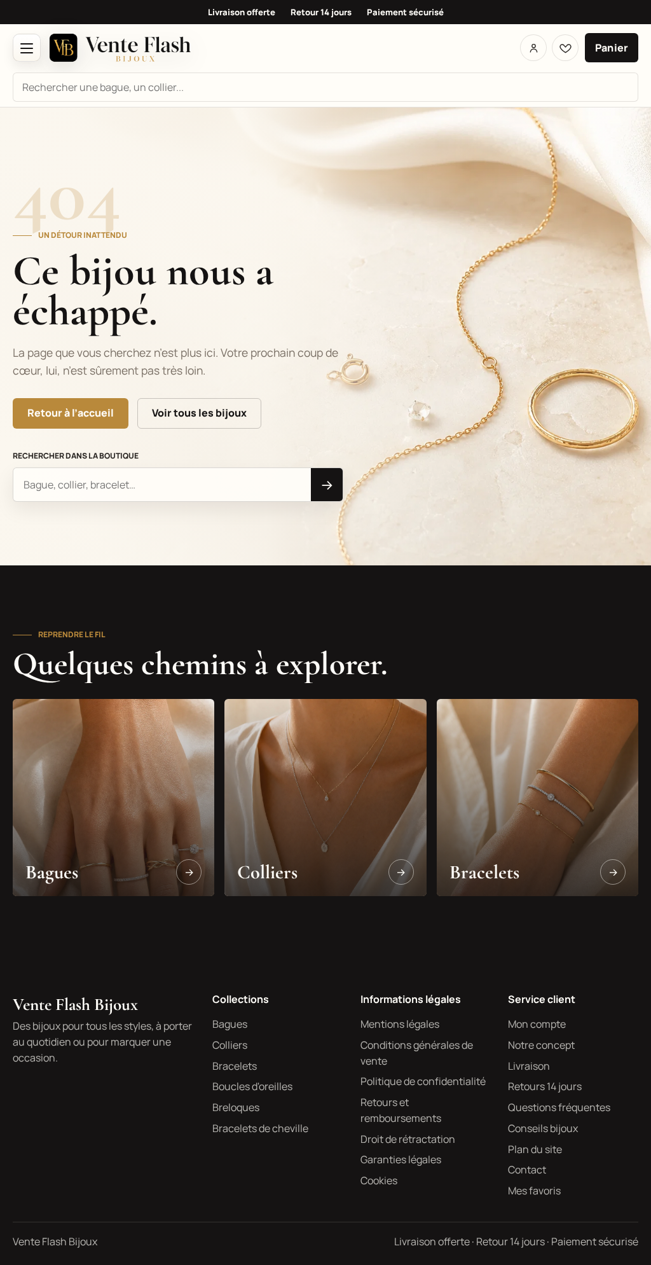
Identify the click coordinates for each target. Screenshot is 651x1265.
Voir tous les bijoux (199, 413)
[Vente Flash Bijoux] (120, 48)
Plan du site (535, 1149)
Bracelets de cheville (260, 1128)
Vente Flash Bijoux (75, 1004)
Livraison (529, 1066)
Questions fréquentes (559, 1107)
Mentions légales (399, 1024)
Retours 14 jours (545, 1086)
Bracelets (234, 1066)
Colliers (229, 1045)
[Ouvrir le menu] (27, 48)
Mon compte (537, 1024)
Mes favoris (534, 1191)
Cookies (378, 1180)
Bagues (229, 1024)
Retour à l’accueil (70, 413)
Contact (527, 1170)
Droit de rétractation (407, 1139)
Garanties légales (400, 1159)
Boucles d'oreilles (252, 1086)
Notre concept (541, 1045)
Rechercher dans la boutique (76, 455)
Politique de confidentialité (423, 1081)
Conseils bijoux (543, 1128)
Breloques (235, 1107)
